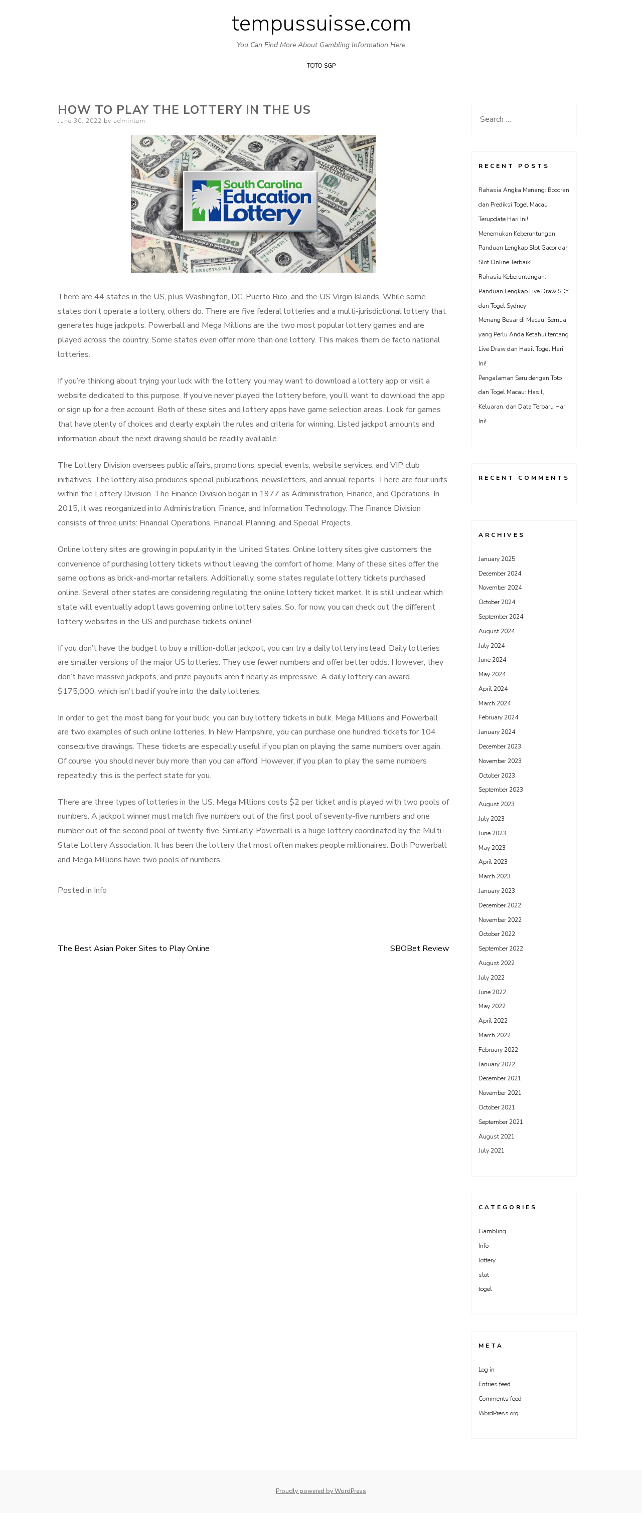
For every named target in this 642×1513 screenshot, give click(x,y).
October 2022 (496, 934)
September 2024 (500, 617)
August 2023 (496, 804)
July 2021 (491, 1151)
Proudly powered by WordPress (321, 1491)
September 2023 (500, 790)
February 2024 (498, 717)
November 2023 (500, 761)
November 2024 (500, 588)
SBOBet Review (419, 948)
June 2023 (492, 833)
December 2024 (499, 574)
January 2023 (496, 891)
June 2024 (492, 660)
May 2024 (492, 674)
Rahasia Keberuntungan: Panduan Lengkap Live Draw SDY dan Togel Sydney (523, 291)
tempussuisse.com (321, 24)
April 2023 (493, 862)
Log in (486, 1370)
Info (100, 890)
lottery (487, 1260)
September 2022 (500, 948)
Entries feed (494, 1384)
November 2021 (500, 1093)
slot (483, 1275)
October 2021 (496, 1107)
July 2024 (491, 646)
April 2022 (493, 1021)
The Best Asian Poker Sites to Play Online (134, 948)
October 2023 (496, 776)
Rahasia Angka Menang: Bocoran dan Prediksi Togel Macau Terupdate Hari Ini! (523, 204)
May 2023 (492, 848)
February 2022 (498, 1050)
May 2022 (492, 1006)
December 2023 (499, 746)
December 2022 (499, 905)
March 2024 (494, 703)
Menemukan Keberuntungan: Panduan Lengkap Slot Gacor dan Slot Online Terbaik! (523, 248)
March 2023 (494, 876)
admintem (129, 121)
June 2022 (492, 992)
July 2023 (491, 819)
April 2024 (493, 689)
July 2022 (491, 978)
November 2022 (500, 920)
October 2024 (496, 602)
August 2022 (496, 963)
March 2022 (494, 1035)
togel (485, 1289)
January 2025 (496, 559)
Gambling (492, 1231)
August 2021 (496, 1136)
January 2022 (496, 1064)
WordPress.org (498, 1413)
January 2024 (496, 732)
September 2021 (500, 1122)
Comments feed (500, 1399)
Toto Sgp (321, 66)
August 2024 (496, 631)
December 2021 (499, 1078)
